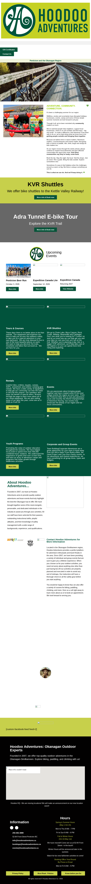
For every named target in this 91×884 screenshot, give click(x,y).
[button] (45, 43)
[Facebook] (11, 827)
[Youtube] (16, 827)
